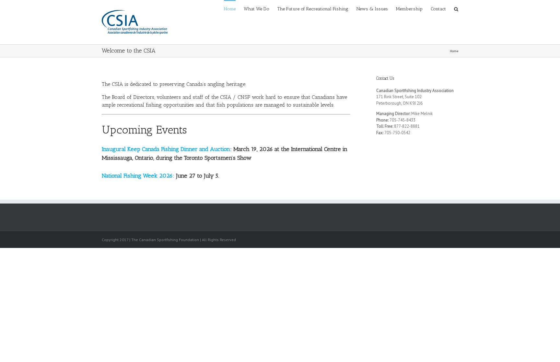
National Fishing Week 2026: (138, 175)
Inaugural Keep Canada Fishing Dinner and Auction (166, 149)
